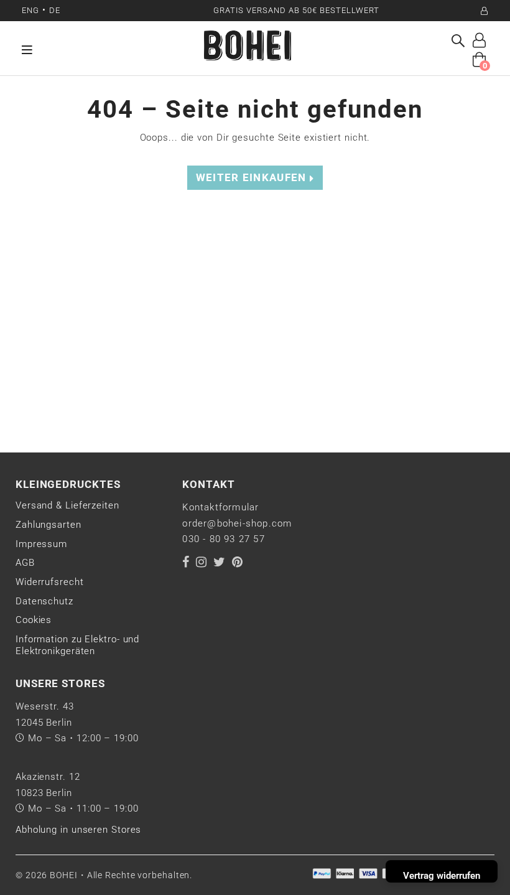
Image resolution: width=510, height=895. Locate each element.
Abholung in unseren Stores (78, 829)
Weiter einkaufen (253, 178)
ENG (30, 10)
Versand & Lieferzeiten (67, 505)
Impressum (41, 544)
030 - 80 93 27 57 (223, 539)
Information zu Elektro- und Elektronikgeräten (77, 645)
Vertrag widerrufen (441, 875)
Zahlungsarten (48, 524)
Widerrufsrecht (50, 582)
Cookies (34, 620)
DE (54, 10)
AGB (25, 562)
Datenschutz (44, 601)
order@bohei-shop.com (237, 523)
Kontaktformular (220, 507)
